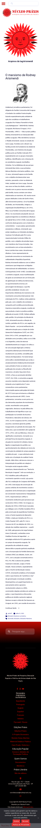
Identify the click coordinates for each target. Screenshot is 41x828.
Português (20, 704)
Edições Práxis (21, 731)
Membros (20, 766)
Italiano (21, 719)
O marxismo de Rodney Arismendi (20, 76)
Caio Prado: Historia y (20, 745)
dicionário (17, 618)
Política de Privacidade (21, 824)
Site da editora (20, 773)
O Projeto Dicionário (20, 734)
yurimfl (10, 613)
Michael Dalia (28, 807)
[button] (3, 4)
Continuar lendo (14, 608)
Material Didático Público (20, 742)
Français (20, 715)
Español (20, 712)
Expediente (20, 701)
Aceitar (16, 821)
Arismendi (10, 618)
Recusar (25, 821)
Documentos (20, 762)
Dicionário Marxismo (26, 618)
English (20, 708)
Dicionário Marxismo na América (17, 616)
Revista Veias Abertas (20, 738)
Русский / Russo (20, 722)
